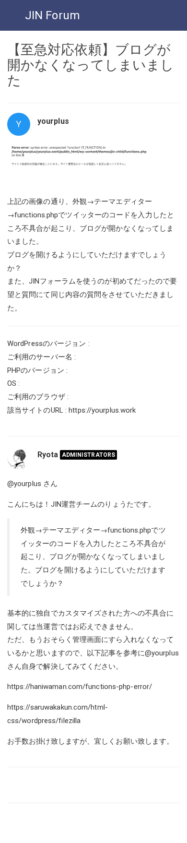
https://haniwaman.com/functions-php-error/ (79, 686)
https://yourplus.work (102, 410)
